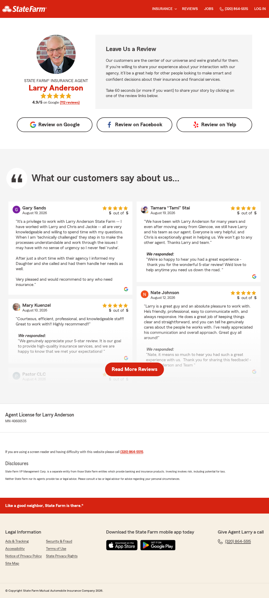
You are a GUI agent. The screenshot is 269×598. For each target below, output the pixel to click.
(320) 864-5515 (236, 9)
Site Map (12, 563)
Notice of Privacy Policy (23, 556)
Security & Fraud (59, 541)
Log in (260, 9)
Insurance (162, 9)
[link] (24, 9)
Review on (59, 124)
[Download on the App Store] (122, 545)
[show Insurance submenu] (175, 9)
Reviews (190, 9)
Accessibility (15, 549)
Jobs (208, 9)
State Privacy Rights (61, 556)
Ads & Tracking (17, 541)
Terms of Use (56, 549)
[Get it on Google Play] (157, 545)
